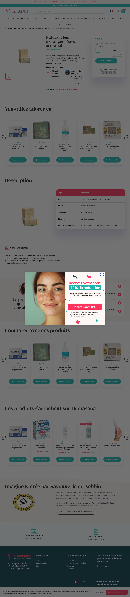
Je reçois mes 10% (84, 307)
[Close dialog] (102, 274)
